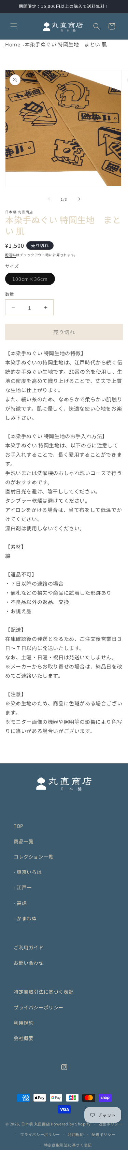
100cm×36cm (32, 280)
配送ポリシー (103, 1134)
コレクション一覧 (34, 856)
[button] (13, 26)
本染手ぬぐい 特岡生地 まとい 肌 (66, 44)
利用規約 (23, 1022)
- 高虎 (20, 903)
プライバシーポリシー (38, 1007)
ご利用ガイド (29, 947)
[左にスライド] (49, 198)
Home (12, 44)
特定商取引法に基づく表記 (43, 991)
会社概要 (23, 1038)
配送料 (10, 254)
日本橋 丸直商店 (35, 1123)
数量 (9, 294)
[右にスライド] (79, 198)
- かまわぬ (25, 918)
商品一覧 (23, 841)
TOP (19, 825)
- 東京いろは (28, 871)
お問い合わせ (29, 962)
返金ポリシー (111, 1123)
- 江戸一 (23, 887)
